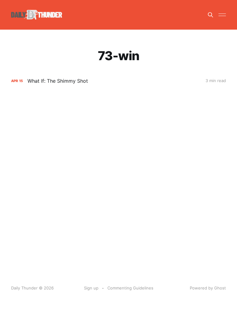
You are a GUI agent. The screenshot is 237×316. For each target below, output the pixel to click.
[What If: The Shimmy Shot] (118, 81)
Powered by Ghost (208, 287)
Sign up (91, 287)
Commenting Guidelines (130, 287)
